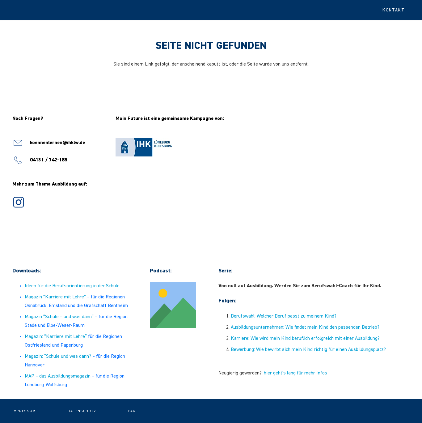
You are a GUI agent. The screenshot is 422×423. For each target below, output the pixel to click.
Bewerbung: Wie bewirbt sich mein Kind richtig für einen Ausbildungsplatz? (308, 349)
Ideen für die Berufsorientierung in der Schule (72, 286)
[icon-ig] (18, 202)
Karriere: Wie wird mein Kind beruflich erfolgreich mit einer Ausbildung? (305, 338)
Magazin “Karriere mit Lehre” (55, 297)
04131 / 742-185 (48, 160)
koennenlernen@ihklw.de (57, 142)
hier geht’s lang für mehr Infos (295, 373)
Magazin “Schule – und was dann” (59, 316)
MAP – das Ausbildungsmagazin (58, 376)
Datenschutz (82, 411)
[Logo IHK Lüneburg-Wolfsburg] (144, 147)
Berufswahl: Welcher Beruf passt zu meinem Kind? (283, 316)
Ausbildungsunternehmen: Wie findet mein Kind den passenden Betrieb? (305, 327)
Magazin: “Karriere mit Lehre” (56, 336)
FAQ (132, 411)
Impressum (24, 411)
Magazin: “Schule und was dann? (58, 356)
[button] (396, 10)
